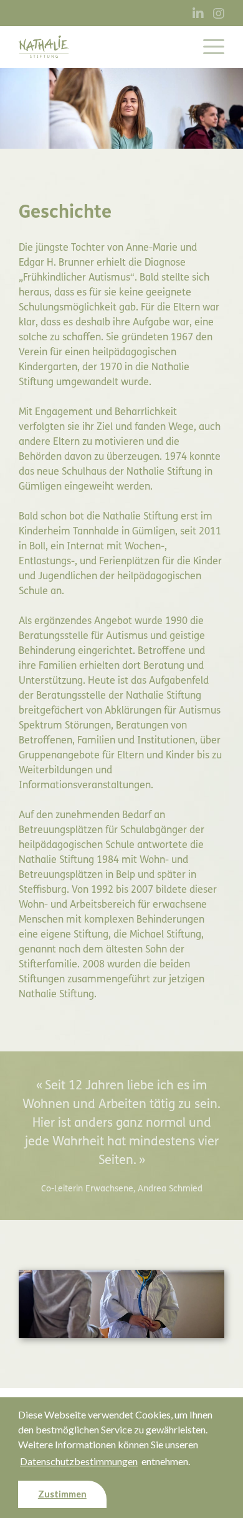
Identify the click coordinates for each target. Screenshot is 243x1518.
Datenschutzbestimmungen (79, 1461)
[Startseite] (44, 46)
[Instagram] (218, 14)
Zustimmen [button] (62, 1494)
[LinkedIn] (198, 14)
